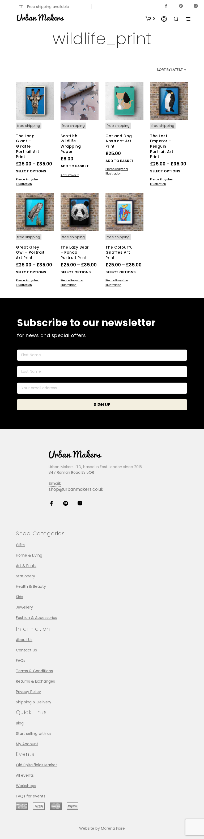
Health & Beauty (31, 586)
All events (25, 775)
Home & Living (29, 555)
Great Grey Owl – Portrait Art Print (30, 252)
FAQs (20, 660)
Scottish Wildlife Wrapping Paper (71, 143)
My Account (27, 744)
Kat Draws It (70, 175)
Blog (20, 723)
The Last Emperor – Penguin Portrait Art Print (161, 146)
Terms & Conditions (34, 671)
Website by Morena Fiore (102, 828)
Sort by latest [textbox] (170, 69)
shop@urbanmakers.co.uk (76, 489)
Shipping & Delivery (33, 702)
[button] (150, 18)
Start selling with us (34, 733)
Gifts (20, 545)
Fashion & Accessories (36, 617)
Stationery (25, 576)
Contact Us (26, 650)
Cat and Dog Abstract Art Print (118, 141)
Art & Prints (26, 565)
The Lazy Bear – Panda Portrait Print (75, 252)
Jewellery (24, 607)
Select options (31, 171)
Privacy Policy (28, 691)
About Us (24, 639)
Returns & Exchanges (35, 681)
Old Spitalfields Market (36, 765)
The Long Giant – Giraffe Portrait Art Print (27, 146)
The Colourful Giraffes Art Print (119, 252)
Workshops (26, 785)
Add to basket (75, 166)
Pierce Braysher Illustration (27, 181)
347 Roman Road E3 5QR (71, 472)
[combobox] (161, 70)
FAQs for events (30, 796)
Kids (19, 596)
